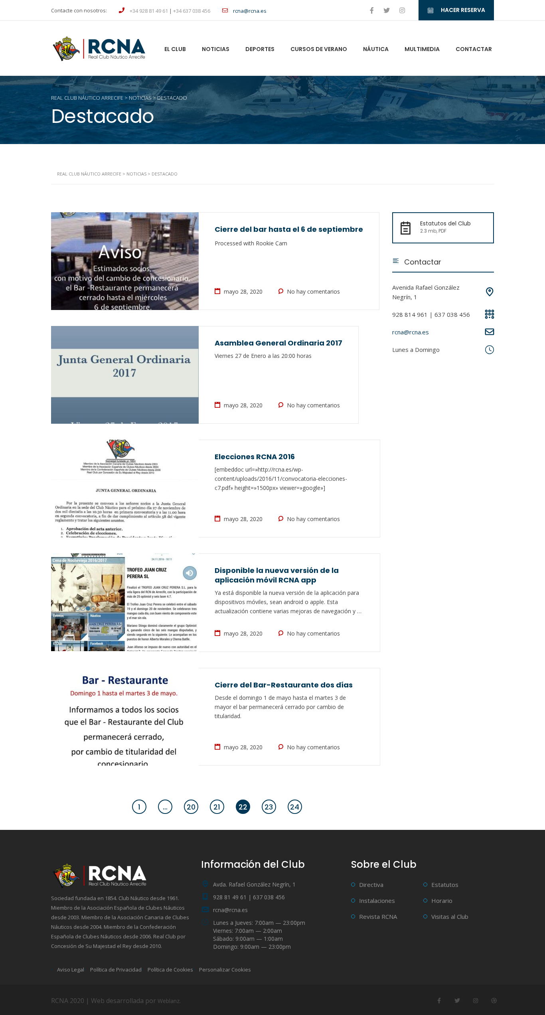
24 (294, 807)
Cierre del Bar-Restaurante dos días (284, 685)
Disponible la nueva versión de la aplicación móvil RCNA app (277, 575)
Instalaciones (377, 900)
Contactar (474, 49)
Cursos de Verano (318, 49)
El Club (175, 49)
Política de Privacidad (116, 969)
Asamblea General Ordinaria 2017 (278, 343)
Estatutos (444, 885)
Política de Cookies (170, 969)
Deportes (259, 49)
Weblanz (169, 1001)
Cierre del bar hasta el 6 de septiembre (289, 229)
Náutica (376, 49)
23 (269, 807)
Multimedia (422, 49)
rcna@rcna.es (410, 332)
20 (191, 807)
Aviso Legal (70, 969)
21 (216, 807)
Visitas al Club (449, 916)
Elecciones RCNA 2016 (255, 457)
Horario (441, 900)
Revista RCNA (378, 916)
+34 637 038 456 (191, 10)
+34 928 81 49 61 (149, 10)
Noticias (215, 49)
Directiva (371, 885)
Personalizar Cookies (225, 969)
